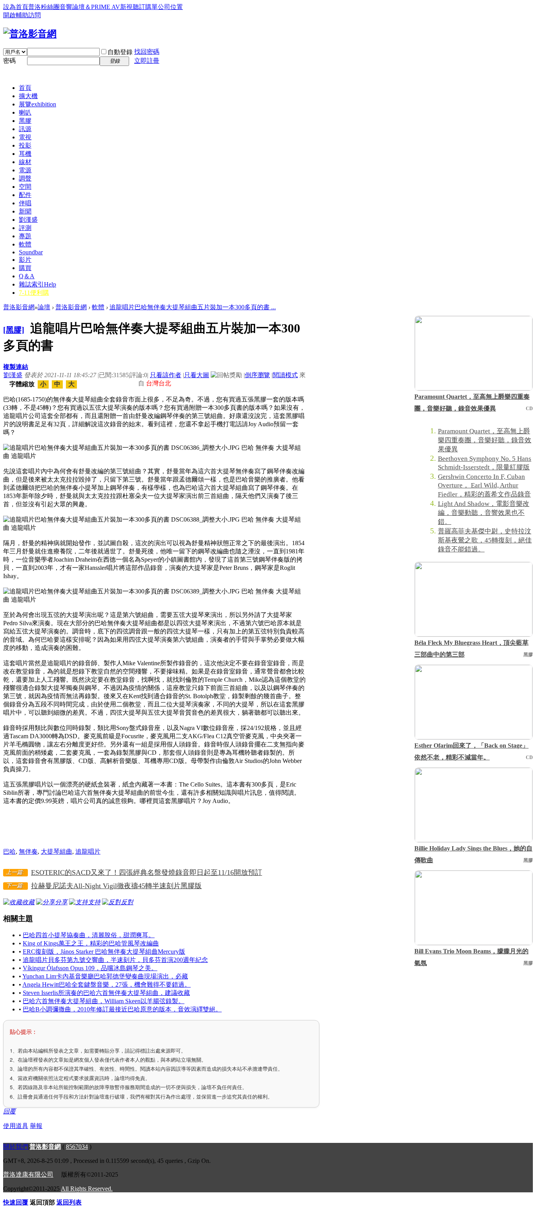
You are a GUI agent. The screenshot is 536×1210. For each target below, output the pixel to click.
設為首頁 (15, 7)
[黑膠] (13, 329)
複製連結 (15, 366)
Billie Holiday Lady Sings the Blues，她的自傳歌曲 (473, 854)
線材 (25, 162)
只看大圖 (196, 375)
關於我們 (15, 1146)
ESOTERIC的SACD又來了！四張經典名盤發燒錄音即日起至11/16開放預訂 (146, 872)
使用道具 (15, 1125)
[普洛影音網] (30, 34)
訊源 (25, 129)
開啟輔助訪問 (22, 15)
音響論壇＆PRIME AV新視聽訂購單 (109, 7)
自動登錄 (120, 52)
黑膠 (25, 120)
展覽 (37, 104)
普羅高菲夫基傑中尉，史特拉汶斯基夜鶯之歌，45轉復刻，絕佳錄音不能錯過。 (485, 540)
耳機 (25, 153)
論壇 (44, 307)
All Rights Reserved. (87, 1188)
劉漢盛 (28, 219)
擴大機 (28, 96)
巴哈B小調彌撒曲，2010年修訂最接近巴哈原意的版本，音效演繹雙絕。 (122, 1009)
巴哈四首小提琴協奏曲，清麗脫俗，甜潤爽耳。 (89, 935)
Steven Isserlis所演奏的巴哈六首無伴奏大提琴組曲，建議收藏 (106, 992)
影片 (25, 259)
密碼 (9, 60)
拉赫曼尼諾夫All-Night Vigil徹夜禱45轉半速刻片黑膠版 (116, 886)
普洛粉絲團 (44, 7)
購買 (25, 268)
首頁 (25, 87)
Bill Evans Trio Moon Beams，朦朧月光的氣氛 (471, 957)
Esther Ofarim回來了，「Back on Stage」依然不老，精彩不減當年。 (471, 751)
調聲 (25, 178)
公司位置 (170, 7)
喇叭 (25, 112)
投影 (25, 145)
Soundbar (31, 252)
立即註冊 (146, 60)
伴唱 (25, 203)
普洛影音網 (19, 307)
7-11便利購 (34, 292)
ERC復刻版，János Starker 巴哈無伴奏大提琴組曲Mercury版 (104, 951)
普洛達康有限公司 (28, 1174)
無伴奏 (28, 851)
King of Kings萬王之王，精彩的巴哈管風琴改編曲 (91, 943)
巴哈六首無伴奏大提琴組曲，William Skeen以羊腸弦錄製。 (103, 1001)
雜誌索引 (37, 284)
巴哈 (9, 851)
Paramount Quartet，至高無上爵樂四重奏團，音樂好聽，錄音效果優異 (472, 402)
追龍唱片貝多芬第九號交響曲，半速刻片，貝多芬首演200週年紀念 (115, 959)
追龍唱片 (87, 851)
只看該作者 (165, 375)
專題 (25, 236)
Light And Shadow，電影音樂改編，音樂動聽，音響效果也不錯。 (483, 513)
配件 (25, 195)
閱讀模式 (285, 375)
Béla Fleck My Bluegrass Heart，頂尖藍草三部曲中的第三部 (471, 648)
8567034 (77, 1146)
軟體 (25, 244)
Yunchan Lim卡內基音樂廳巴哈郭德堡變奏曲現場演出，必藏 (105, 976)
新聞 (25, 211)
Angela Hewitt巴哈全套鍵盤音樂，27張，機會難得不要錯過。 (106, 984)
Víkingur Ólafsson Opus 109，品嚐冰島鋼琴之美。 (90, 968)
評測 (25, 227)
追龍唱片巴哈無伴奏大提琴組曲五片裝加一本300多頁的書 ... (192, 307)
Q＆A (27, 276)
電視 (25, 137)
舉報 (36, 1125)
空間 (25, 186)
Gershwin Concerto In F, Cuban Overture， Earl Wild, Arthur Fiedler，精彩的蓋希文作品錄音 (484, 485)
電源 (25, 170)
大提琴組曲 (56, 851)
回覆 (9, 1111)
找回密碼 (146, 51)
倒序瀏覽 (257, 375)
